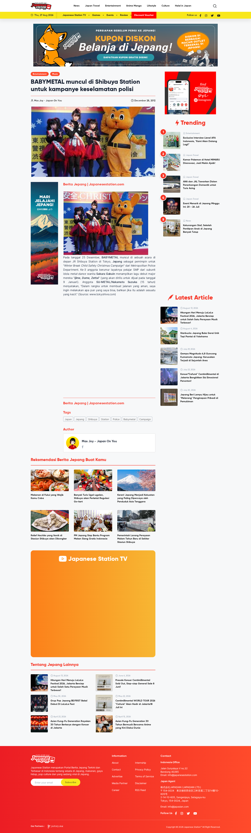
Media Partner (120, 783)
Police (116, 419)
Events (110, 15)
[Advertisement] (109, 370)
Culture (166, 6)
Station (105, 419)
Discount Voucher (144, 15)
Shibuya (92, 419)
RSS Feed (140, 790)
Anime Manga (134, 6)
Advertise (117, 776)
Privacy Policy (143, 769)
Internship (140, 762)
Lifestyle (151, 6)
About (115, 762)
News (77, 6)
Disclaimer (141, 783)
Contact (116, 769)
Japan (68, 419)
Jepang (80, 419)
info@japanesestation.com (182, 775)
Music (55, 74)
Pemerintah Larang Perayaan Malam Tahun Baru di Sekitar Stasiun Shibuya (133, 538)
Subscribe (70, 782)
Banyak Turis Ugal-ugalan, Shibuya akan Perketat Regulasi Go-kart (91, 498)
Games (96, 15)
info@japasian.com (178, 806)
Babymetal (129, 419)
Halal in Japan (183, 6)
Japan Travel (92, 6)
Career (115, 790)
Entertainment (113, 6)
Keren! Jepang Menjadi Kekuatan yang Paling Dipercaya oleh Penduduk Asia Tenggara (136, 498)
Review (124, 15)
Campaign (145, 419)
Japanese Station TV (74, 15)
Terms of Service (144, 776)
